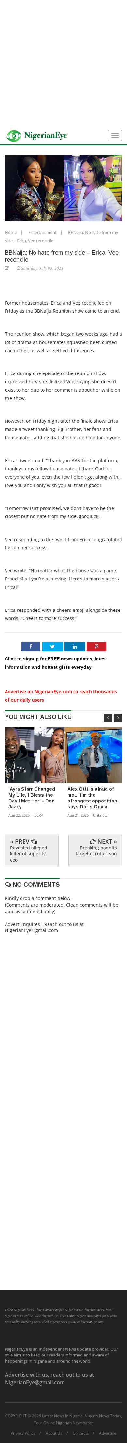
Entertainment (43, 232)
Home (11, 232)
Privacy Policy (23, 1433)
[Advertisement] (63, 63)
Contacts (81, 1433)
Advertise (107, 1433)
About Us (54, 1433)
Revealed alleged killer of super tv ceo (28, 854)
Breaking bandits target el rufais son (96, 851)
